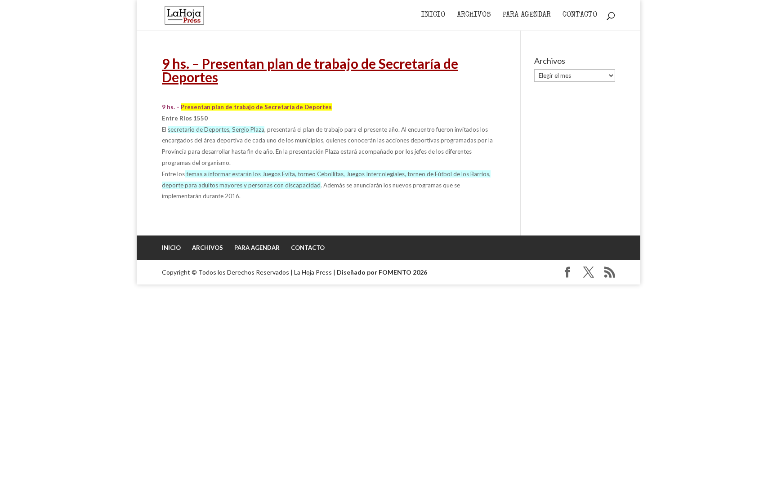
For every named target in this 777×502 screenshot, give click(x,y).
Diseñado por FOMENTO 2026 (382, 272)
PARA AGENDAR (527, 15)
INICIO (433, 15)
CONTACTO (580, 15)
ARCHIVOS (474, 15)
